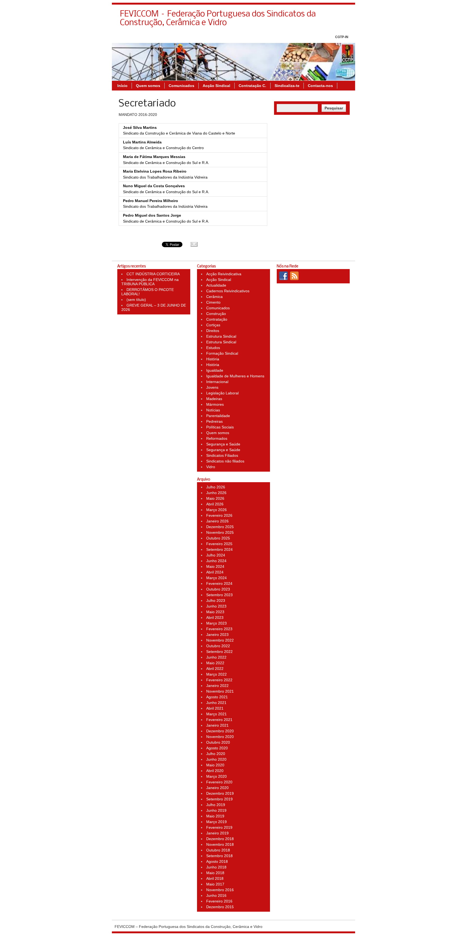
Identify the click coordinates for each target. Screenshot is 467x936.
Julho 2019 (215, 805)
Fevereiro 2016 (219, 901)
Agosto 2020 (217, 748)
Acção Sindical (216, 85)
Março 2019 (216, 822)
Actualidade (216, 285)
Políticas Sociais (220, 427)
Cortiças (213, 325)
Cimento (213, 302)
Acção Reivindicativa (223, 274)
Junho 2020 (216, 759)
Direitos (212, 330)
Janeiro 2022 (217, 685)
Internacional (217, 382)
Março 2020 (216, 776)
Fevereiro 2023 (219, 629)
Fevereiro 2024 (219, 583)
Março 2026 (216, 510)
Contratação (216, 319)
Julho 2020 (215, 754)
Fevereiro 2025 (219, 544)
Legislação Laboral (222, 393)
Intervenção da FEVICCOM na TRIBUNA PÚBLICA (150, 281)
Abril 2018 (215, 878)
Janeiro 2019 (217, 833)
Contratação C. (252, 85)
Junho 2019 (216, 810)
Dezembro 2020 (220, 731)
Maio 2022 (215, 663)
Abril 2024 (215, 572)
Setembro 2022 (219, 651)
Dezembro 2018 (220, 839)
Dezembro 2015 (220, 907)
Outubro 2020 (218, 742)
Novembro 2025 (220, 532)
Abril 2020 (215, 771)
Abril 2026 (215, 504)
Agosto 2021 (217, 697)
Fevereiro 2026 (219, 515)
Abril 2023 (215, 617)
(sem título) (136, 299)
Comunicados (181, 85)
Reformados (216, 438)
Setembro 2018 (219, 856)
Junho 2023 (216, 606)
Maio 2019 (215, 816)
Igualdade (214, 370)
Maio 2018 (215, 873)
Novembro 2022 (220, 640)
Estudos (213, 347)
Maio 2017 (215, 884)
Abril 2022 (215, 668)
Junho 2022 (216, 657)
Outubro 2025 (218, 538)
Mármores (215, 404)
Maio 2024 (215, 566)
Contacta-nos (320, 85)
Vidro (210, 467)
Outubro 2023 (218, 589)
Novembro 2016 (220, 890)
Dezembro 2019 (220, 793)
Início (122, 85)
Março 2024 (216, 578)
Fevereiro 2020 (219, 782)
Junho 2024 (216, 561)
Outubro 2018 (218, 850)
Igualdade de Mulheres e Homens (235, 376)
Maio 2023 (215, 612)
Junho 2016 (216, 895)
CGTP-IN (341, 37)
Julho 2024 (215, 555)
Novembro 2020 (220, 736)
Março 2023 (216, 623)
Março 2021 (216, 714)
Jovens (212, 387)
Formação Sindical (222, 353)
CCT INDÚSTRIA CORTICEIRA (153, 274)
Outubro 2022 (218, 646)
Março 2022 (216, 674)
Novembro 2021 (220, 691)
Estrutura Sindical (221, 336)
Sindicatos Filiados (222, 455)
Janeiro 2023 (217, 634)
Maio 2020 (215, 765)
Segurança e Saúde (223, 444)
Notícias (213, 410)
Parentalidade (218, 416)
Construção (216, 313)
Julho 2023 (215, 600)
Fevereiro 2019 (219, 827)
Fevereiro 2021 (219, 719)
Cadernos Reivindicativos (227, 291)
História (212, 359)
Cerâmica (214, 296)
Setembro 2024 (219, 549)
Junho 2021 (216, 702)
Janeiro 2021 (217, 725)
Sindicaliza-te (287, 85)
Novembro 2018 (220, 844)
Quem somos (148, 85)
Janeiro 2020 (217, 788)
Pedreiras (214, 421)
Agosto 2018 (217, 861)
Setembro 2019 (219, 799)
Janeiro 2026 (217, 521)
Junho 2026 (216, 493)
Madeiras (214, 399)
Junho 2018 (216, 867)
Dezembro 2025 (220, 527)
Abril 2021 (215, 708)
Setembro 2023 (219, 595)
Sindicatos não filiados (225, 461)
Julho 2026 (215, 487)
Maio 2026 (215, 498)
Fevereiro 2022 (219, 680)
